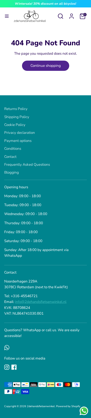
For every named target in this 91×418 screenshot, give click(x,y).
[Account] (71, 14)
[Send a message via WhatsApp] (84, 411)
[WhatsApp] (6, 347)
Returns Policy (16, 108)
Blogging (11, 172)
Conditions (12, 148)
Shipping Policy (16, 116)
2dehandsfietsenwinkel (41, 406)
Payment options (18, 140)
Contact (10, 156)
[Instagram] (6, 367)
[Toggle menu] (7, 16)
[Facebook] (14, 367)
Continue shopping (45, 65)
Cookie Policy (14, 124)
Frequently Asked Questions (27, 164)
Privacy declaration (19, 132)
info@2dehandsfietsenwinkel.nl (40, 301)
